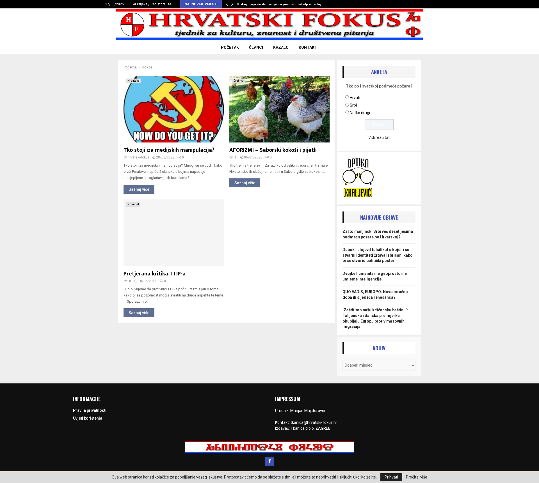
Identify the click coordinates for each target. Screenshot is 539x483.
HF (235, 157)
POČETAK (230, 47)
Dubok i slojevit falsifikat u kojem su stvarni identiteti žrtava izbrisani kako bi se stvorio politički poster (377, 255)
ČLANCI (256, 47)
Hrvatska (134, 80)
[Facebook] (269, 461)
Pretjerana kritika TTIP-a (155, 274)
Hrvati (355, 97)
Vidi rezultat (379, 137)
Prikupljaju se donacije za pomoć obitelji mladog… (281, 4)
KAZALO (281, 47)
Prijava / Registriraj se (153, 4)
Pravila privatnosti (89, 410)
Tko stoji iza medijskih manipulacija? (169, 150)
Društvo (238, 80)
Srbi (353, 105)
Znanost (133, 204)
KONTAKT (308, 47)
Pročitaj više (416, 477)
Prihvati (391, 477)
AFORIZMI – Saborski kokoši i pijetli (273, 150)
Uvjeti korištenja (87, 418)
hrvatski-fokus (139, 157)
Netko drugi (360, 113)
